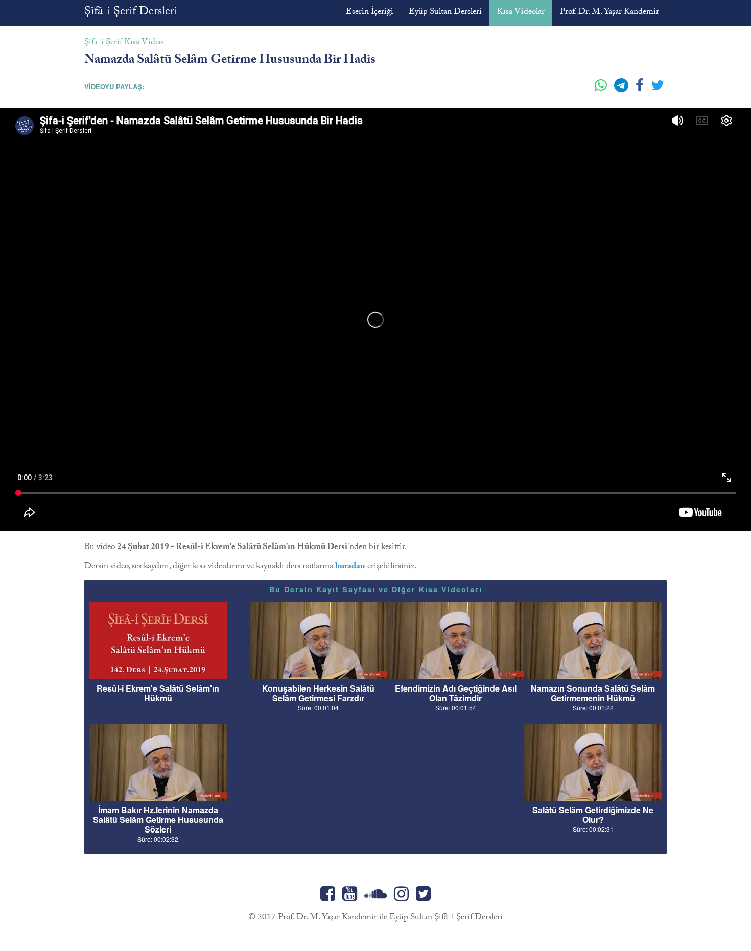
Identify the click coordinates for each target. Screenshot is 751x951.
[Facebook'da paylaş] (640, 89)
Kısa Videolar (521, 12)
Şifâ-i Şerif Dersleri (130, 12)
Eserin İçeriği (369, 12)
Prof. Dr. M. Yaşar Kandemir (609, 12)
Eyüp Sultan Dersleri (445, 12)
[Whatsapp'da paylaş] (602, 89)
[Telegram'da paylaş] (622, 89)
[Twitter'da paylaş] (657, 89)
